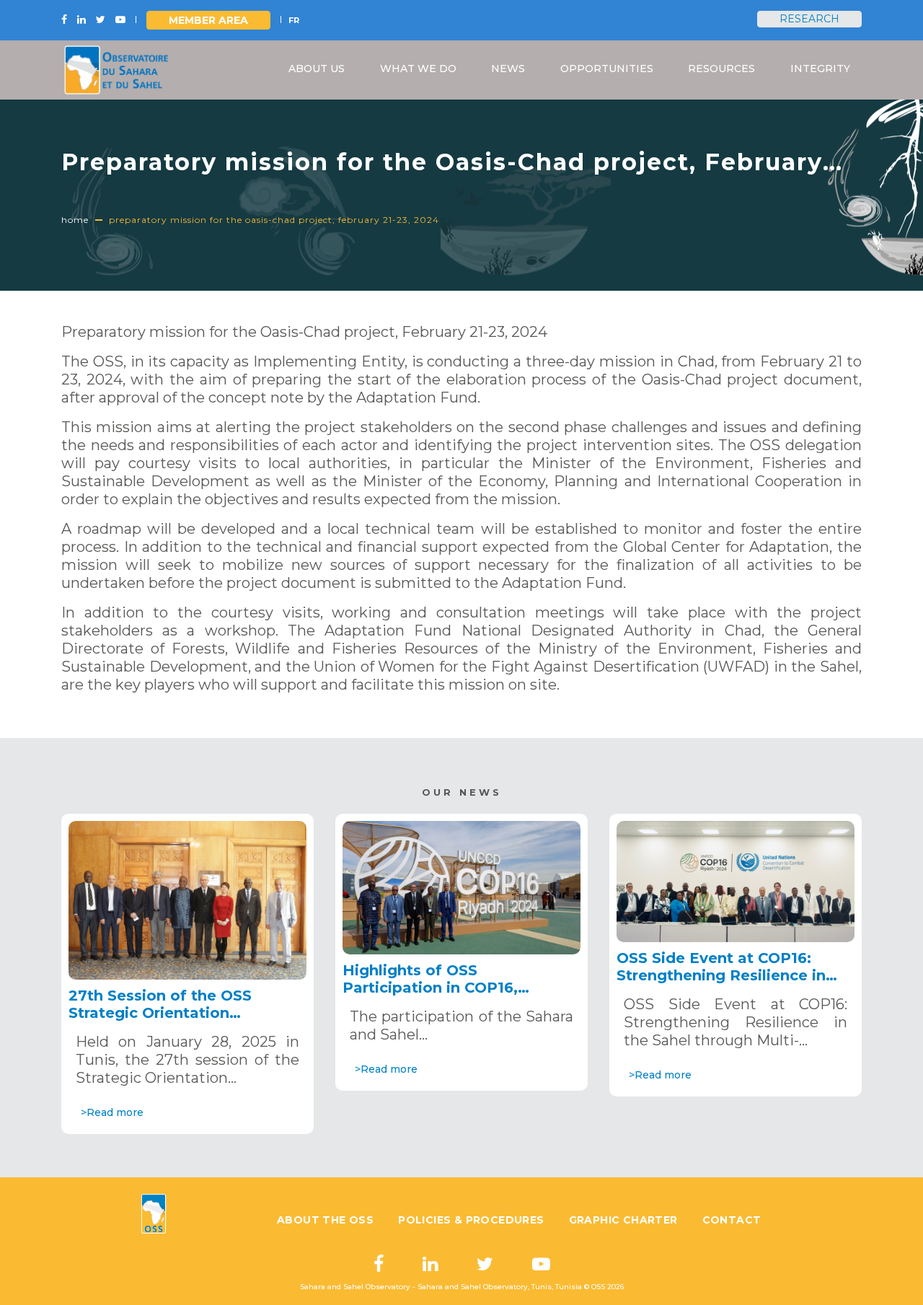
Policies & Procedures (471, 1219)
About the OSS (325, 1219)
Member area (208, 20)
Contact (731, 1219)
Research (809, 18)
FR (293, 20)
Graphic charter (623, 1219)
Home (75, 219)
